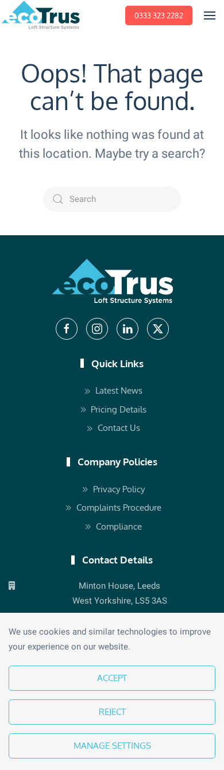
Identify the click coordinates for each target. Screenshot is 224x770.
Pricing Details (118, 409)
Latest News (118, 390)
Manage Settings (112, 745)
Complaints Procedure (118, 507)
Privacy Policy (119, 489)
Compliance (119, 526)
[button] (209, 15)
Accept (112, 677)
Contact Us (119, 427)
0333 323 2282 (158, 15)
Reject (112, 711)
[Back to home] (40, 15)
